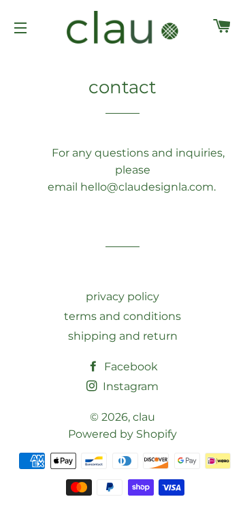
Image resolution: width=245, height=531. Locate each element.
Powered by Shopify (122, 434)
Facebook (129, 366)
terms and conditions (122, 316)
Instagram (129, 386)
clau (144, 417)
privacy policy (122, 296)
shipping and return (123, 335)
